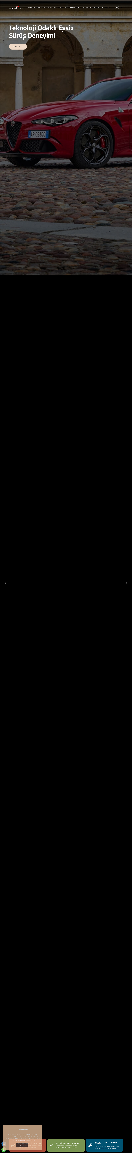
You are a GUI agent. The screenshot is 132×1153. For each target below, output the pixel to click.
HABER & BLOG (98, 7)
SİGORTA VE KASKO (74, 7)
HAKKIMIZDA (41, 7)
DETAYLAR (16, 46)
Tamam (22, 1145)
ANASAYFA (31, 7)
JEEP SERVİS (62, 7)
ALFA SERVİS (52, 7)
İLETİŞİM (107, 7)
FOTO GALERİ (87, 7)
